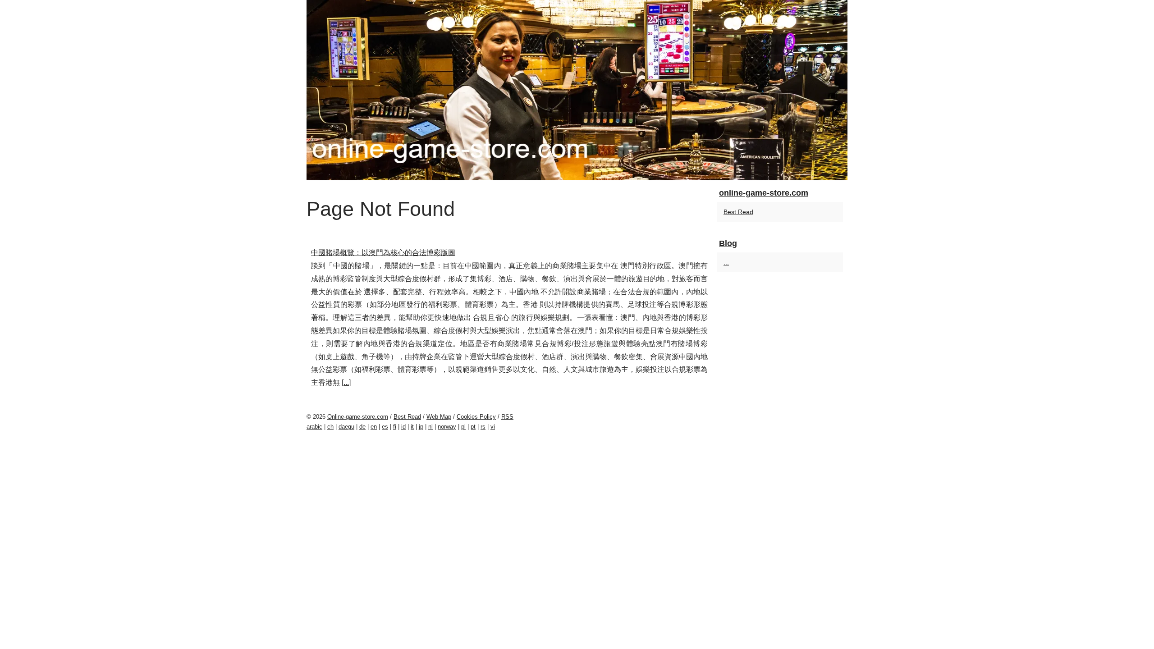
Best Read (738, 211)
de (362, 426)
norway (447, 426)
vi (492, 426)
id (403, 426)
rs (483, 426)
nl (430, 426)
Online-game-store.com (357, 416)
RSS (507, 416)
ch (330, 426)
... (346, 382)
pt (473, 426)
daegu (346, 426)
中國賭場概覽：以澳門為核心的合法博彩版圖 (383, 252)
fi (394, 426)
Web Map (438, 416)
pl (463, 426)
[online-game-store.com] (577, 90)
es (385, 426)
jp (421, 426)
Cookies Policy (476, 416)
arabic (314, 426)
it (412, 426)
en (374, 426)
